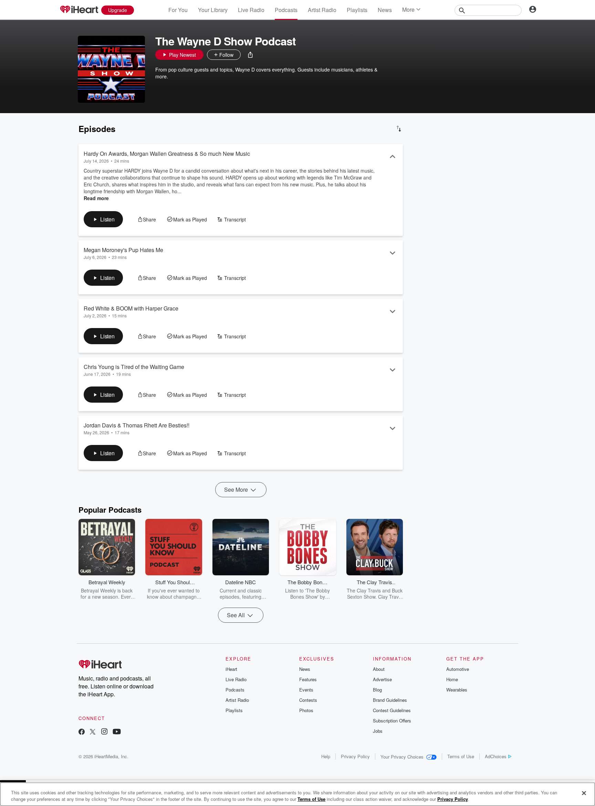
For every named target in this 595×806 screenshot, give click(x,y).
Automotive (457, 669)
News (385, 10)
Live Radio (251, 10)
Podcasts (286, 10)
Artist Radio (322, 10)
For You (178, 10)
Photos (306, 710)
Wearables (456, 689)
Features (308, 679)
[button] (250, 54)
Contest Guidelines (392, 710)
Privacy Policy (355, 756)
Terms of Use (460, 756)
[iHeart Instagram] (104, 732)
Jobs (378, 731)
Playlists (357, 10)
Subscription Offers (392, 720)
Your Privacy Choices (402, 756)
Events (306, 689)
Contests (308, 700)
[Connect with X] (92, 732)
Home (452, 679)
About (379, 669)
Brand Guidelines (390, 700)
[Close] (584, 793)
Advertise (382, 679)
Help (325, 756)
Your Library (213, 10)
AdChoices (496, 756)
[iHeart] (79, 10)
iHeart (231, 669)
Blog (377, 689)
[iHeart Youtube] (117, 732)
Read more (96, 198)
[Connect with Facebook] (82, 732)
